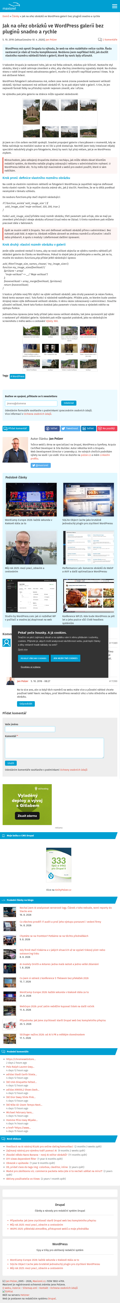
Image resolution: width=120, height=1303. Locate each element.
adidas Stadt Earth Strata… (21, 1074)
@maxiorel (42, 465)
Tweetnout (72, 428)
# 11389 (113, 643)
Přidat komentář (17, 428)
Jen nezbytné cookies (65, 658)
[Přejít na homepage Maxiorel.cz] (11, 6)
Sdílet (53, 428)
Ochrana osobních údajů (37, 413)
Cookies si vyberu (30, 667)
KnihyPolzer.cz (63, 889)
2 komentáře (110, 39)
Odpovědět (26, 703)
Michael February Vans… (19, 1112)
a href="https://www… (18, 1127)
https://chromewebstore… (21, 1059)
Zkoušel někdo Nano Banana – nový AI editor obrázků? (36, 1154)
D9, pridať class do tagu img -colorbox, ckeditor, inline (37, 1167)
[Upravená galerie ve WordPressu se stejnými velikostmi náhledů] (59, 348)
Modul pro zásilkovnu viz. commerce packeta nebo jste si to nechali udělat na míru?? (54, 1171)
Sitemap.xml (30, 1287)
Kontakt (43, 1287)
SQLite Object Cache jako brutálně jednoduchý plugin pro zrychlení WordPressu (55, 1264)
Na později (109, 428)
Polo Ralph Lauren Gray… (20, 1066)
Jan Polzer (51, 39)
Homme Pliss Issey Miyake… (22, 1120)
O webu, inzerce (11, 1287)
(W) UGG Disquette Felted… (21, 1082)
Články (15, 16)
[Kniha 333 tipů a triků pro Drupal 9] (58, 865)
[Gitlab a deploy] (27, 824)
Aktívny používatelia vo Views (23, 1178)
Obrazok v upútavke (17, 1163)
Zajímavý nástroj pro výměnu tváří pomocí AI (31, 1150)
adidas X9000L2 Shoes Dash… (22, 1089)
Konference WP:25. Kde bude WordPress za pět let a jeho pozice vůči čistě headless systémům (88, 620)
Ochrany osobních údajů (73, 769)
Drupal (60, 1205)
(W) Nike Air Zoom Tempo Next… (24, 1104)
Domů (5, 16)
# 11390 (113, 681)
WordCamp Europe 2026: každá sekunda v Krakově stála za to (44, 1259)
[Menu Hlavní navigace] (114, 6)
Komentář (10, 736)
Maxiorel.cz (39, 1281)
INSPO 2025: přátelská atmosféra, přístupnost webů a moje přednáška (49, 1228)
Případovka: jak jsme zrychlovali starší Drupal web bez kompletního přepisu (53, 1220)
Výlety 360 (52, 321)
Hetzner (24, 1294)
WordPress (18, 376)
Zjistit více (23, 649)
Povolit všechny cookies (33, 658)
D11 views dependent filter (21, 1158)
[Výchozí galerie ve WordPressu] (59, 118)
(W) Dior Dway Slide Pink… (21, 1097)
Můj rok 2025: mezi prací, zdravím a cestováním (36, 1224)
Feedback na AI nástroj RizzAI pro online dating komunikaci (39, 1146)
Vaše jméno (11, 724)
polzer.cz (86, 455)
